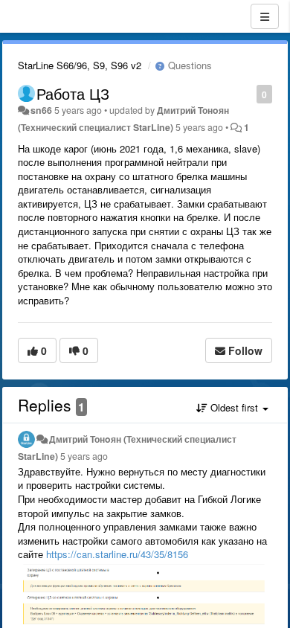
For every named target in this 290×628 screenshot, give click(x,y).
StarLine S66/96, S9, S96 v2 (79, 65)
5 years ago (84, 456)
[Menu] (265, 16)
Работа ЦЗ (72, 93)
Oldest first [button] (234, 407)
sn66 (41, 110)
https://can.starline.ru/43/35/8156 (117, 554)
